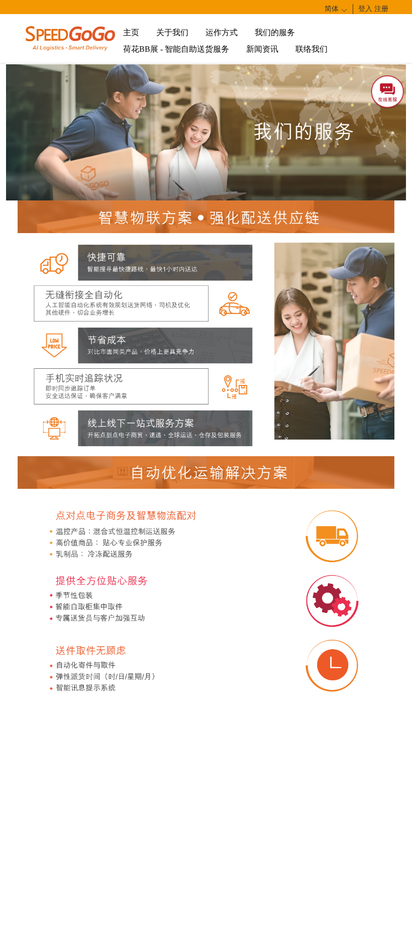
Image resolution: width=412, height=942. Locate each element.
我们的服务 (275, 32)
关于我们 (172, 32)
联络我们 (311, 49)
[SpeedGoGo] (70, 38)
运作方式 (221, 32)
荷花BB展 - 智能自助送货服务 (176, 49)
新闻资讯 (262, 49)
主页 (131, 32)
